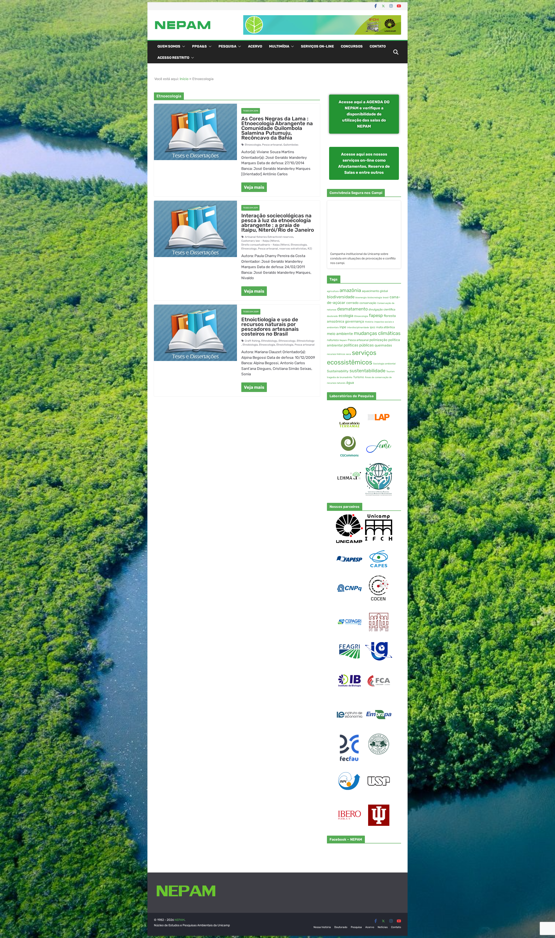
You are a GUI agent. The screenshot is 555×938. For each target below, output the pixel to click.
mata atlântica (385, 327)
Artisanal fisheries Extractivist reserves (269, 236)
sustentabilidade (367, 370)
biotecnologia (374, 297)
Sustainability (338, 371)
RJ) (310, 248)
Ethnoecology (287, 340)
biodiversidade (340, 297)
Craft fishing (252, 340)
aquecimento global (375, 291)
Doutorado (340, 927)
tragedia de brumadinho (339, 377)
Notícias (383, 927)
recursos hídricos (336, 354)
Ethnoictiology (306, 340)
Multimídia (279, 46)
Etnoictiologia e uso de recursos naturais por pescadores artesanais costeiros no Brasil (270, 326)
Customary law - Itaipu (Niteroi (260, 240)
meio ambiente (340, 333)
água (350, 383)
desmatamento (352, 309)
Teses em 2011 (250, 208)
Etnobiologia (250, 344)
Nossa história (322, 927)
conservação (367, 303)
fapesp (376, 315)
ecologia (346, 315)
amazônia (350, 290)
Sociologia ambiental (384, 363)
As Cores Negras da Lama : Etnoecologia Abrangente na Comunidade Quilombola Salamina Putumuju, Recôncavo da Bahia (277, 128)
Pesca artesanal (272, 144)
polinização (378, 340)
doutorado (332, 316)
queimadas (383, 345)
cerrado (352, 303)
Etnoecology (249, 248)
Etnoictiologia (284, 344)
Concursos (352, 46)
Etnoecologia (253, 144)
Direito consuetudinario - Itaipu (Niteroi (265, 244)
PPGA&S (199, 46)
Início (184, 79)
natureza (333, 340)
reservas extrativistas (292, 248)
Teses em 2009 (251, 311)
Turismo (358, 377)
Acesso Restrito (173, 58)
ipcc (372, 327)
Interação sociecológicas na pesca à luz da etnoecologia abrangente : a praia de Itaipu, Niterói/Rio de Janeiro (277, 223)
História (369, 321)
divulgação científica (382, 309)
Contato (378, 46)
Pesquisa (227, 46)
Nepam (343, 340)
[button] (182, 46)
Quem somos (168, 46)
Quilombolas (290, 144)
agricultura (333, 291)
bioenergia (361, 297)
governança (354, 321)
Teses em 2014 (250, 111)
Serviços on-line (317, 46)
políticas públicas (359, 345)
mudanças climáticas (377, 333)
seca (348, 354)
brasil (386, 297)
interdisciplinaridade (358, 327)
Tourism (390, 371)
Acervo (255, 46)
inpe (343, 327)
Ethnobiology (269, 340)
